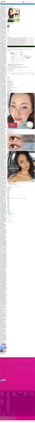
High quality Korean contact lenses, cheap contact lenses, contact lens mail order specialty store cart (28, 1)
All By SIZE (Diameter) (3, 167)
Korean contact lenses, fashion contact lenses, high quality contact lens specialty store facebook (33, 2)
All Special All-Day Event (4, 14)
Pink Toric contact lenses (14, 394)
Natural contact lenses (23, 42)
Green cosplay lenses (4, 219)
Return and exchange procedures (2, 324)
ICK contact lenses (8, 406)
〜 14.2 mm (8, 76)
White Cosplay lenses (4, 204)
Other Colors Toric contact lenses (2, 115)
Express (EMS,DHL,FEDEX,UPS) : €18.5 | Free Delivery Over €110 (27, 56)
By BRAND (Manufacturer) (2, 223)
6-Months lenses (3, 160)
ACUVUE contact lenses (8, 402)
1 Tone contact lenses (23, 41)
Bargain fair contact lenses (24, 38)
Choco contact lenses (8, 394)
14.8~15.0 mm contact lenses (32, 394)
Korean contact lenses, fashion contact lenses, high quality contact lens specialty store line (32, 2)
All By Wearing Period (3, 140)
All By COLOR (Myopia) (3, 45)
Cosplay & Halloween (4, 87)
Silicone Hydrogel (3, 79)
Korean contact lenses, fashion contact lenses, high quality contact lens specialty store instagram (30, 2)
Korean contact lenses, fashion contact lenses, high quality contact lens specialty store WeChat (29, 2)
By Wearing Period (3, 137)
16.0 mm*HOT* (8, 78)
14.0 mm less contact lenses (24, 40)
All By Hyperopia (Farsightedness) (2, 128)
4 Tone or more (8, 80)
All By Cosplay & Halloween (3, 400)
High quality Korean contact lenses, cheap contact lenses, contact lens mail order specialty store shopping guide (30, 1)
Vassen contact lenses (4, 288)
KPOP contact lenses (4, 22)
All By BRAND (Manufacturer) (2, 227)
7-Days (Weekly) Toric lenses (26, 393)
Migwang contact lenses (4, 299)
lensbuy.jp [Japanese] (28, 415)
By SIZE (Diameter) (3, 164)
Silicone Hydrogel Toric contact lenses (3, 120)
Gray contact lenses (4, 53)
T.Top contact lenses (4, 284)
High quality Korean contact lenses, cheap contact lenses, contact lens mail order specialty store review (32, 1)
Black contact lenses (23, 39)
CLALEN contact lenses (4, 231)
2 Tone (8, 79)
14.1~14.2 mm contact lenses (32, 393)
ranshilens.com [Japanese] (9, 415)
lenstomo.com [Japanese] (14, 415)
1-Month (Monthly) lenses (25, 394)
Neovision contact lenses (4, 273)
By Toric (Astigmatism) (3, 90)
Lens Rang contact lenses (4, 262)
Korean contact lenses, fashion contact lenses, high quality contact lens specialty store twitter (34, 2)
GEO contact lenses (8, 409)
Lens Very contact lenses (4, 258)
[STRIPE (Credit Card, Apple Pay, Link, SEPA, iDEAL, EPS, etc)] (3, 380)
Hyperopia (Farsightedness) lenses (2, 133)
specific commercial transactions (3, 334)
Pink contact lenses (8, 396)
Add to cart (21, 60)
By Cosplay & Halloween (3, 192)
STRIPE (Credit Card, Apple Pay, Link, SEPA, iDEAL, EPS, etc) (27, 57)
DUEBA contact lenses (4, 277)
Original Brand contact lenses (3, 394)
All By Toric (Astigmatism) (14, 392)
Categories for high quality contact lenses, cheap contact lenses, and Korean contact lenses (1, 4)
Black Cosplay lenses (4, 208)
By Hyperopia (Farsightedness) (2, 124)
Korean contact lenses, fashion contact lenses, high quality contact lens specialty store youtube (31, 2)
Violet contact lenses (4, 68)
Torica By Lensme (3, 235)
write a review (8, 88)
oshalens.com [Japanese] (19, 415)
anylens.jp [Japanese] (23, 415)
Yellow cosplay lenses (2, 402)
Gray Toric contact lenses (14, 393)
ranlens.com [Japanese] (3, 415)
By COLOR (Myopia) (3, 42)
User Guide (4, 314)
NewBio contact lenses (23, 43)
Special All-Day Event (4, 10)
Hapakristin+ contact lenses (8, 403)
